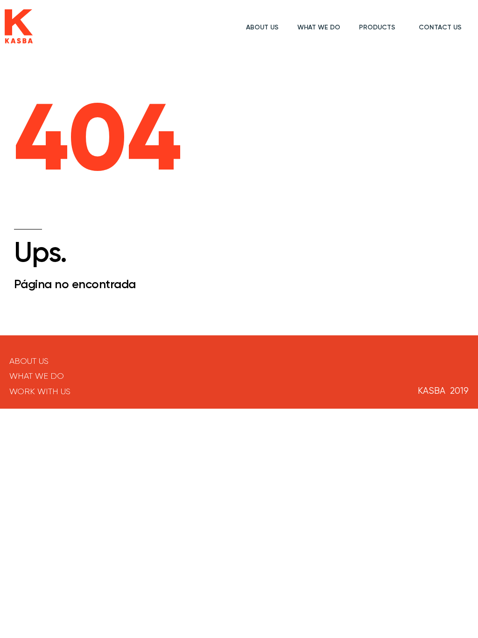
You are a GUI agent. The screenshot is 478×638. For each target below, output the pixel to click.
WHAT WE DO (318, 27)
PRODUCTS (377, 27)
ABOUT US (262, 27)
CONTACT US (440, 27)
